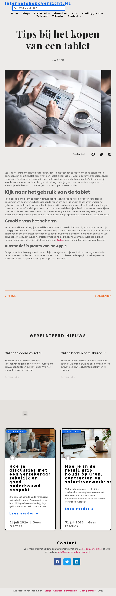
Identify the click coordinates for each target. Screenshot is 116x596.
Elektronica (42, 13)
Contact (73, 16)
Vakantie (58, 16)
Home (15, 13)
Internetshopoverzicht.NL (38, 3)
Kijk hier (60, 240)
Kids (75, 13)
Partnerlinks (70, 590)
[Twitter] (67, 561)
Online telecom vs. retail (23, 353)
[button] (93, 154)
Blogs (26, 13)
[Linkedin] (76, 561)
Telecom (42, 16)
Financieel (61, 13)
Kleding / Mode (92, 13)
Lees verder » (24, 513)
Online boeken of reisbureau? (83, 353)
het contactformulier (92, 549)
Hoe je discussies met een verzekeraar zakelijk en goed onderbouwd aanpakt (30, 478)
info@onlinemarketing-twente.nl (74, 552)
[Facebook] (57, 561)
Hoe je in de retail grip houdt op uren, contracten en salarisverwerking (89, 474)
